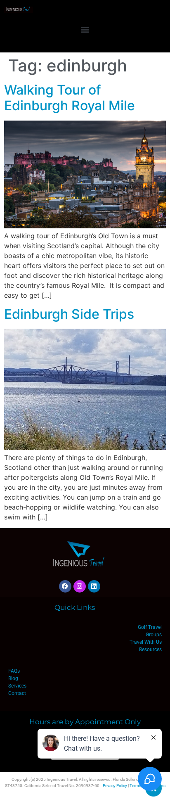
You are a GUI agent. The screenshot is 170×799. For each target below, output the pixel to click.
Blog (13, 678)
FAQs (14, 671)
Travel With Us (146, 642)
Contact (17, 693)
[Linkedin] (94, 586)
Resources (150, 649)
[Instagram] (79, 586)
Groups (154, 635)
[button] (85, 29)
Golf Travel (150, 627)
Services (17, 686)
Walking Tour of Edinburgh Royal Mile (69, 98)
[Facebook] (65, 586)
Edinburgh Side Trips (69, 314)
